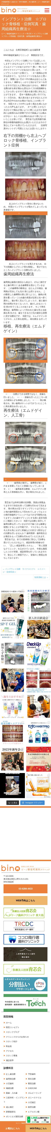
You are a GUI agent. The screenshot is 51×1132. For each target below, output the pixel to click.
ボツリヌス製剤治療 (14, 1116)
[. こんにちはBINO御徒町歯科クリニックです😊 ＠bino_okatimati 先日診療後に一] (12, 759)
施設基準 (10, 1060)
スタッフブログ (12, 1032)
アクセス (10, 1051)
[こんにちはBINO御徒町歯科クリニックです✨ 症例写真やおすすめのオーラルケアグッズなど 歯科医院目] (12, 627)
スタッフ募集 (11, 1055)
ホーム (9, 1023)
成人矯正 (10, 1107)
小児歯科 (10, 1083)
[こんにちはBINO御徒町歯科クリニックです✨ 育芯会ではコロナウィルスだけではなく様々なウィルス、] (12, 785)
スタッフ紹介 (11, 1041)
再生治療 (32, 1079)
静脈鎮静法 (11, 1112)
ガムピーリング (34, 1093)
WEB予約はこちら (25, 900)
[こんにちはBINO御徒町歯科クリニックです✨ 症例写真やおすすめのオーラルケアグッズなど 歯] (12, 732)
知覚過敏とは (41, 577)
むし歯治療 (11, 1074)
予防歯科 (32, 1074)
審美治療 (32, 1083)
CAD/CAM (32, 1088)
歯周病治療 (11, 1079)
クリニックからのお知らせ (17, 1037)
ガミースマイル (34, 1098)
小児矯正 (32, 1102)
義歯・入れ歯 (11, 1093)
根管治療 (32, 1107)
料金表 (9, 1046)
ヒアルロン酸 (33, 1112)
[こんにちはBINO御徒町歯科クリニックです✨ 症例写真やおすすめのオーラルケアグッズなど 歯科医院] (12, 601)
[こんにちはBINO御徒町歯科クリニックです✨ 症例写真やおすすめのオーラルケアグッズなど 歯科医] (12, 653)
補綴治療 (10, 1088)
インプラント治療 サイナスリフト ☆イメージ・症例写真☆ (24, 570)
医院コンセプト (12, 1027)
